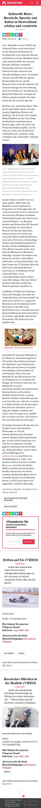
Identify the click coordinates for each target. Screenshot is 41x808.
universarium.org (10, 456)
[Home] (4, 3)
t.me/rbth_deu (21, 630)
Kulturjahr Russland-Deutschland (19, 348)
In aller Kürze (10, 507)
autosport (9, 653)
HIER (8, 666)
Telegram (25, 39)
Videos (21, 653)
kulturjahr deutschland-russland (16, 499)
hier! (9, 806)
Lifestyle (20, 564)
